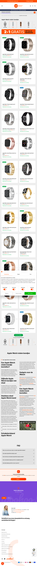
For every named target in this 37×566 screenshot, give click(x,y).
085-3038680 (17, 509)
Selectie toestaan (18, 293)
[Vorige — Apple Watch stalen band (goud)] (20, 218)
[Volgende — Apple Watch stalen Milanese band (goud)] (34, 319)
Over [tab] (30, 274)
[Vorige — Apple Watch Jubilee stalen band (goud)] (2, 218)
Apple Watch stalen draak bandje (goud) (9, 178)
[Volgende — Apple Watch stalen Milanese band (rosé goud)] (17, 143)
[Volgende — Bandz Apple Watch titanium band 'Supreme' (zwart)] (34, 242)
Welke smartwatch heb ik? (7, 13)
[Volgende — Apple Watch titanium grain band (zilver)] (17, 242)
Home (2, 15)
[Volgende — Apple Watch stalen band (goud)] (34, 218)
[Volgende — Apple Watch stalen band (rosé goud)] (17, 268)
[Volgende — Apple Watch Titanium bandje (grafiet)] (34, 169)
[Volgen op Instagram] (2, 558)
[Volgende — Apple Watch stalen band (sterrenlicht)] (34, 44)
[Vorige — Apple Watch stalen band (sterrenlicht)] (20, 44)
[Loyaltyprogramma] (2, 563)
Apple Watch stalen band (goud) (25, 227)
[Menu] (35, 548)
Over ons (9, 497)
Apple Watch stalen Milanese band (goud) (27, 328)
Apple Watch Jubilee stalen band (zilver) (27, 153)
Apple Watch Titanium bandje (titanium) (27, 104)
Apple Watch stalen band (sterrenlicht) (26, 54)
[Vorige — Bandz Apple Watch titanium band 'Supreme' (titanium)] (20, 268)
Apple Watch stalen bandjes (23, 15)
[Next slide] (34, 25)
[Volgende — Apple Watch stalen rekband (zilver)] (17, 319)
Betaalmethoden (4, 535)
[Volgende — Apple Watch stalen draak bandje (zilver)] (17, 193)
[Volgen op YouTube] (4, 558)
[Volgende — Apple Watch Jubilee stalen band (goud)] (17, 218)
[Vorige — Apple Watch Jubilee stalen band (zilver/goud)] (20, 69)
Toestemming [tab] (6, 274)
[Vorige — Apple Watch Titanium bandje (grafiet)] (20, 169)
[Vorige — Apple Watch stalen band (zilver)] (2, 69)
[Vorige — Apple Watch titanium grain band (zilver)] (2, 242)
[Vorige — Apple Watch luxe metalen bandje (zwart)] (20, 119)
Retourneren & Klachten (6, 537)
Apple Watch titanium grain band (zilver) (9, 251)
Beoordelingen (4, 550)
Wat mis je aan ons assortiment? (7, 546)
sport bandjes (29, 413)
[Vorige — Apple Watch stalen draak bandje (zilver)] (2, 193)
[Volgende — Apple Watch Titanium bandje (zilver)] (17, 119)
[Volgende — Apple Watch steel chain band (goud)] (34, 193)
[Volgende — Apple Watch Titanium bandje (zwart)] (17, 94)
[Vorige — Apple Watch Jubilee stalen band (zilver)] (20, 143)
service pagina (18, 512)
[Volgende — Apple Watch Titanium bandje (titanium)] (34, 94)
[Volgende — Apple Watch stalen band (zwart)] (17, 44)
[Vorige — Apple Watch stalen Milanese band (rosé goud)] (2, 143)
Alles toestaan (30, 293)
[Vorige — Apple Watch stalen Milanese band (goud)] (20, 319)
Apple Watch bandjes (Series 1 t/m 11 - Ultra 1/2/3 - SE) (11, 15)
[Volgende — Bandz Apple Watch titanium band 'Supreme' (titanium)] (34, 268)
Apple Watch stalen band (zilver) (8, 78)
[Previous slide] (3, 25)
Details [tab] (18, 274)
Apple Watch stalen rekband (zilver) (9, 328)
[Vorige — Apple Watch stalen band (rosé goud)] (2, 268)
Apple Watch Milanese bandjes (27, 409)
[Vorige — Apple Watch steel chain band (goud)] (20, 193)
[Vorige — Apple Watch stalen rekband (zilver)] (2, 319)
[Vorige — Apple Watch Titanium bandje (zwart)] (2, 94)
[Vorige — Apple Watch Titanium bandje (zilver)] (2, 119)
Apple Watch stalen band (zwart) (8, 54)
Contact (4, 497)
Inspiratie (3, 543)
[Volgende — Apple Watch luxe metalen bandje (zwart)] (34, 119)
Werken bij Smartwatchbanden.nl (7, 553)
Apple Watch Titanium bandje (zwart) (9, 104)
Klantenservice (4, 532)
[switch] (14, 289)
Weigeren (6, 293)
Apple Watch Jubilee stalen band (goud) (9, 227)
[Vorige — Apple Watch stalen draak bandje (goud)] (2, 169)
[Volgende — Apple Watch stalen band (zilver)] (17, 69)
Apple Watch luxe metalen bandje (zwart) (27, 128)
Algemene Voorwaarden (6, 548)
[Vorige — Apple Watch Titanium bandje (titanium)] (20, 94)
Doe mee (18, 479)
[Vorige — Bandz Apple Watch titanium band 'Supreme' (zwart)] (20, 242)
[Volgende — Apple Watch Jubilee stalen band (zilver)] (34, 143)
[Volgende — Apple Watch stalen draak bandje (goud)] (17, 169)
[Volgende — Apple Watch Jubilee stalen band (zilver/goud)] (34, 69)
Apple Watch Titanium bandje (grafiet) (26, 178)
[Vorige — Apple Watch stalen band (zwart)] (2, 44)
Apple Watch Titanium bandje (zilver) (9, 128)
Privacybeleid (4, 552)
